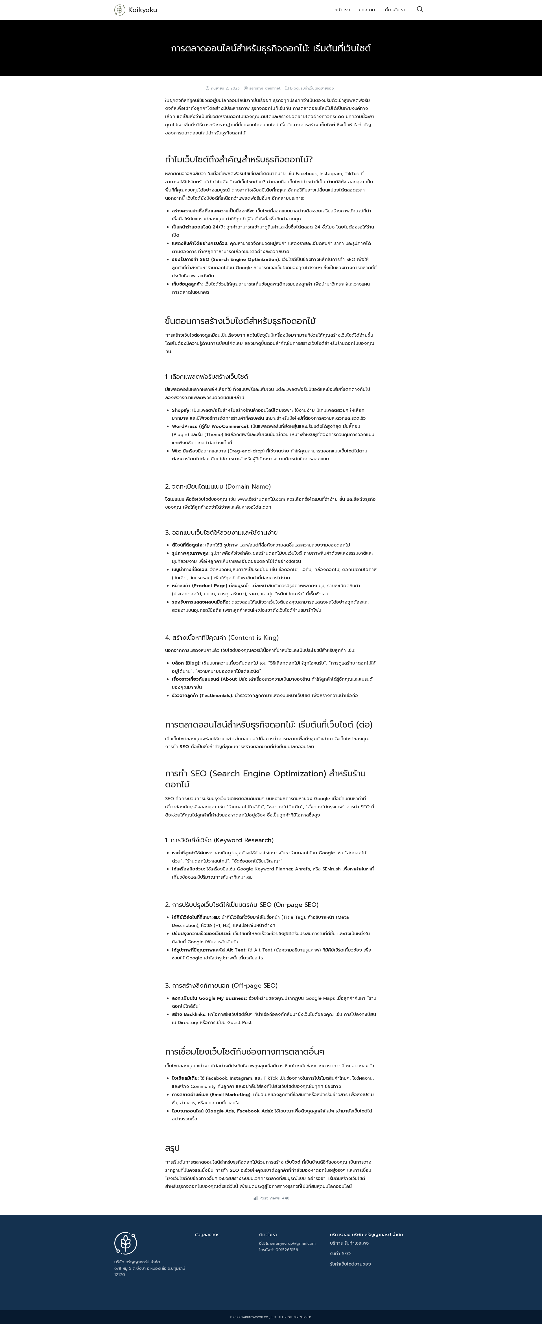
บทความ (367, 9)
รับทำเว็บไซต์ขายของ (317, 88)
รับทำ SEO (340, 1253)
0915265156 (287, 1250)
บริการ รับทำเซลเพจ (350, 1243)
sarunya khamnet (265, 88)
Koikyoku (142, 10)
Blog (294, 88)
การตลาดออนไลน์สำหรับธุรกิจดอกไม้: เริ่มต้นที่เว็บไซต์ (271, 48)
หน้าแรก (342, 9)
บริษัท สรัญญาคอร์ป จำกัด (137, 1262)
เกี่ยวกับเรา (394, 9)
